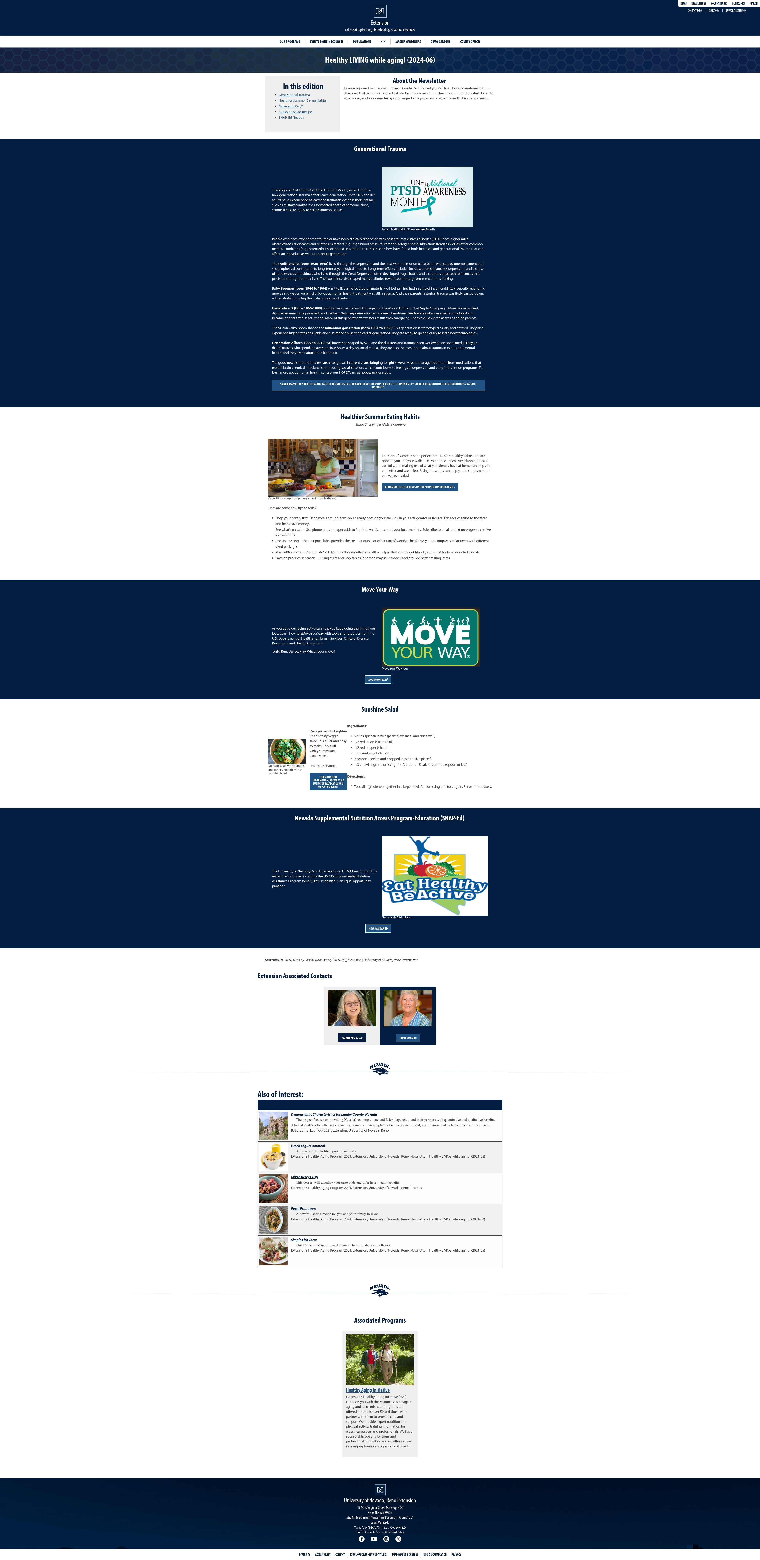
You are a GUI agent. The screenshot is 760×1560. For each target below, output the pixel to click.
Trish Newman (408, 1038)
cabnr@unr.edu (380, 1522)
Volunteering (719, 3)
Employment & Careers (405, 1554)
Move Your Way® (291, 106)
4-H (383, 41)
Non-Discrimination (435, 1554)
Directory (714, 10)
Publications (362, 41)
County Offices (470, 41)
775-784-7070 (370, 1527)
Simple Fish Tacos (304, 1239)
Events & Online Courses (326, 41)
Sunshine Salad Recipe (295, 111)
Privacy (456, 1554)
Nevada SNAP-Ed (378, 928)
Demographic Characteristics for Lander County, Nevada (334, 1114)
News (683, 3)
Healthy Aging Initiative (368, 1390)
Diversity (304, 1554)
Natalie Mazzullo (352, 1038)
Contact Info (695, 10)
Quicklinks (738, 3)
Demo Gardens (440, 41)
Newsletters (698, 3)
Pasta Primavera (303, 1208)
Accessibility (322, 1554)
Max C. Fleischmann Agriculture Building (370, 1517)
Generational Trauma (294, 94)
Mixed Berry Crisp (304, 1177)
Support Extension (736, 10)
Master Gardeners (408, 41)
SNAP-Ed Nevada (291, 117)
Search (754, 3)
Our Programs (290, 41)
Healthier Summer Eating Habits (302, 100)
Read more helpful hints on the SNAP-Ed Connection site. (420, 487)
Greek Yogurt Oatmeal (308, 1145)
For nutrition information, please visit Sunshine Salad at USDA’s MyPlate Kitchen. (328, 782)
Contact (340, 1554)
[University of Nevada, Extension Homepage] (380, 1489)
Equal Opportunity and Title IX (368, 1554)
